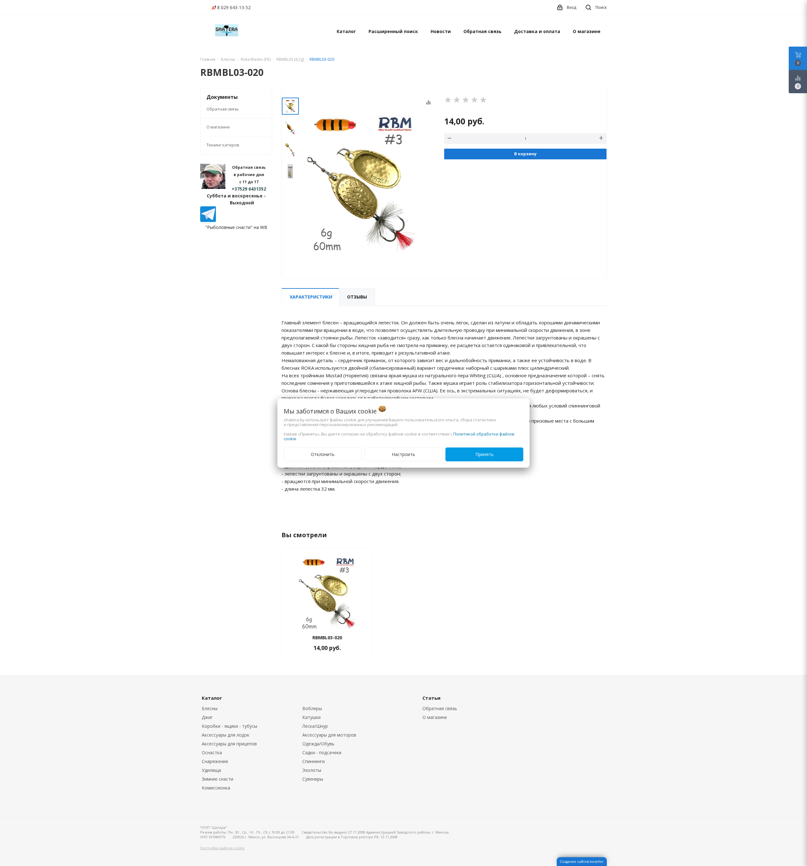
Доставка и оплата (537, 31)
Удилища (211, 770)
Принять (484, 454)
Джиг (207, 717)
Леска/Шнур (315, 726)
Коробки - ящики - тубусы (229, 726)
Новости (441, 31)
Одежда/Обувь (318, 744)
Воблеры (312, 708)
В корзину (525, 154)
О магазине (587, 31)
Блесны (210, 708)
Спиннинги (313, 761)
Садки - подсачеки (321, 752)
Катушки (311, 717)
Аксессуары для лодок (225, 735)
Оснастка (212, 752)
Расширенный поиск (393, 31)
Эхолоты (311, 770)
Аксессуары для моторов (329, 735)
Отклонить (322, 454)
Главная (207, 59)
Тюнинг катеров (222, 145)
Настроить (403, 454)
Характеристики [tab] (311, 297)
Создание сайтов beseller (582, 861)
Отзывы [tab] (357, 297)
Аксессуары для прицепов (229, 744)
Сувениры (312, 779)
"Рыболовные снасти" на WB (236, 227)
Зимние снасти (217, 779)
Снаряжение (215, 761)
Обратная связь (482, 31)
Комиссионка (216, 788)
